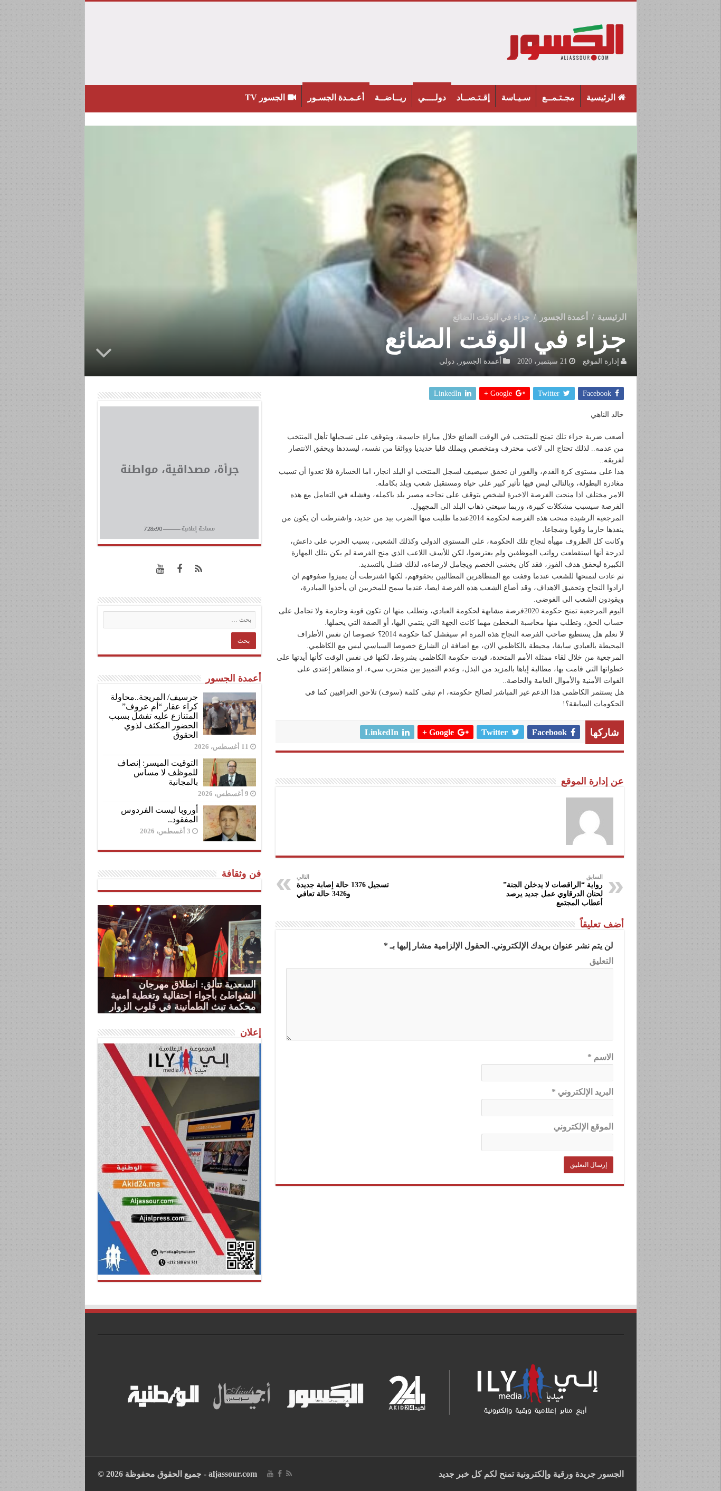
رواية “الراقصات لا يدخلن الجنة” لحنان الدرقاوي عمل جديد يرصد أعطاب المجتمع (553, 890)
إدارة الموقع (601, 361)
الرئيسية (600, 97)
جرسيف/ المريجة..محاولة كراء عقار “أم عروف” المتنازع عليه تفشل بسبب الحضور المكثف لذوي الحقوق (153, 715)
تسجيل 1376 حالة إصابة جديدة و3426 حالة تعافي (343, 885)
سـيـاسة (515, 97)
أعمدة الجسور (563, 316)
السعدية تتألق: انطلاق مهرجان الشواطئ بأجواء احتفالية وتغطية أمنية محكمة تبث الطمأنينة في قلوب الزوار (182, 995)
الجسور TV (265, 97)
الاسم (600, 1056)
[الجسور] (566, 41)
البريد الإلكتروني (582, 1091)
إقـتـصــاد (473, 97)
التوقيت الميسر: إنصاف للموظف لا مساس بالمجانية (157, 772)
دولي (446, 361)
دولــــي (432, 97)
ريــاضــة (390, 97)
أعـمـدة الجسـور (336, 97)
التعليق (601, 960)
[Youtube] (160, 569)
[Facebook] (179, 569)
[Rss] (198, 569)
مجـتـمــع (558, 97)
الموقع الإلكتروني (583, 1126)
